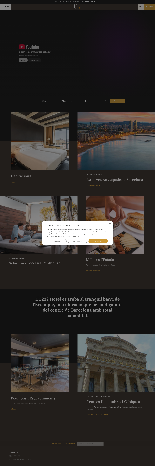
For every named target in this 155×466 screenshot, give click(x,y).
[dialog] (77, 233)
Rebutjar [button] (57, 241)
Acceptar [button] (98, 241)
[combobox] (110, 223)
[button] (77, 241)
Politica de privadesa (72, 236)
